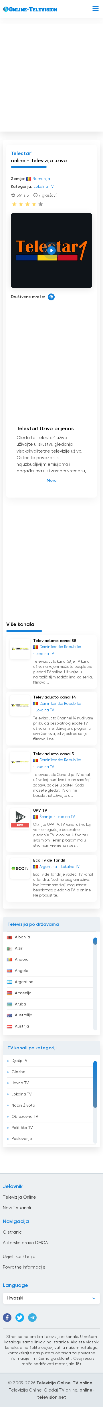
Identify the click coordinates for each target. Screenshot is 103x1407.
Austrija (22, 1026)
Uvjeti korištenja (19, 1257)
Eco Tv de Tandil (49, 860)
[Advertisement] (51, 76)
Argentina (24, 982)
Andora (22, 960)
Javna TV (20, 1083)
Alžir (18, 948)
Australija (23, 1015)
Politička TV (22, 1128)
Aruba (20, 1004)
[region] (51, 983)
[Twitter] (19, 1317)
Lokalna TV (21, 1094)
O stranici (13, 1232)
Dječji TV (19, 1061)
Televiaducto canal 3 (53, 754)
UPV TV (40, 811)
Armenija (23, 993)
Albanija (22, 937)
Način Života (23, 1105)
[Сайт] (51, 296)
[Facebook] (7, 1317)
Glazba (18, 1072)
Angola (21, 971)
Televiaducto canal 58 (54, 641)
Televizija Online (19, 1197)
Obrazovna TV (24, 1117)
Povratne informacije (24, 1267)
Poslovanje (21, 1139)
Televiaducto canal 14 (54, 697)
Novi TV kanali (17, 1208)
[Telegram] (32, 1317)
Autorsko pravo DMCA (25, 1243)
